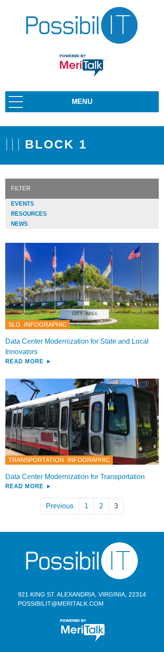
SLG (14, 324)
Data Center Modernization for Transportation (75, 476)
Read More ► (28, 361)
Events (22, 203)
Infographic (45, 324)
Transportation (36, 459)
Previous (59, 506)
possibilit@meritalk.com (61, 603)
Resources (29, 213)
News (19, 224)
